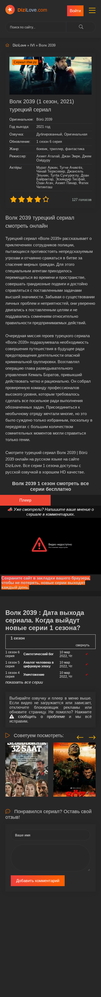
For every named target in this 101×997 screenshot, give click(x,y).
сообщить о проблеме (39, 716)
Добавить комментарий (37, 880)
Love (32, 10)
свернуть (82, 645)
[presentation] (80, 736)
